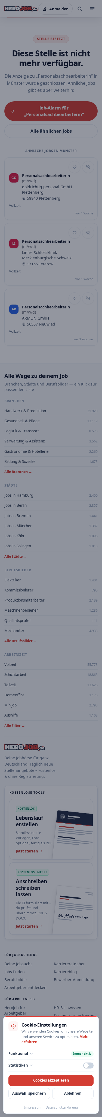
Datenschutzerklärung (62, 1107)
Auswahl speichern (29, 1093)
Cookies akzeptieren (51, 1080)
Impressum (32, 1107)
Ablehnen (73, 1093)
